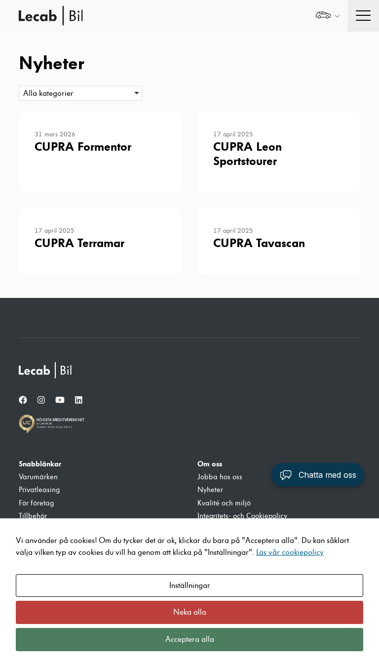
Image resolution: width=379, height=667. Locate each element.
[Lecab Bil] (46, 370)
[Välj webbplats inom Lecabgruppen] (327, 16)
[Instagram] (41, 400)
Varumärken (38, 477)
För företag (36, 503)
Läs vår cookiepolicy (290, 552)
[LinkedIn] (78, 400)
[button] (317, 475)
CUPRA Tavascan (259, 243)
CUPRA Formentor (83, 147)
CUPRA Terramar (79, 243)
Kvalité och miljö (224, 503)
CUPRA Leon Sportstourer (247, 154)
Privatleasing (39, 490)
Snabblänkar (40, 464)
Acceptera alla (189, 639)
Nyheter (210, 490)
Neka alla (189, 612)
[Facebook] (23, 400)
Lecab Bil (51, 16)
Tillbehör (33, 516)
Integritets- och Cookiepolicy (242, 516)
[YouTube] (60, 400)
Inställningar (189, 585)
